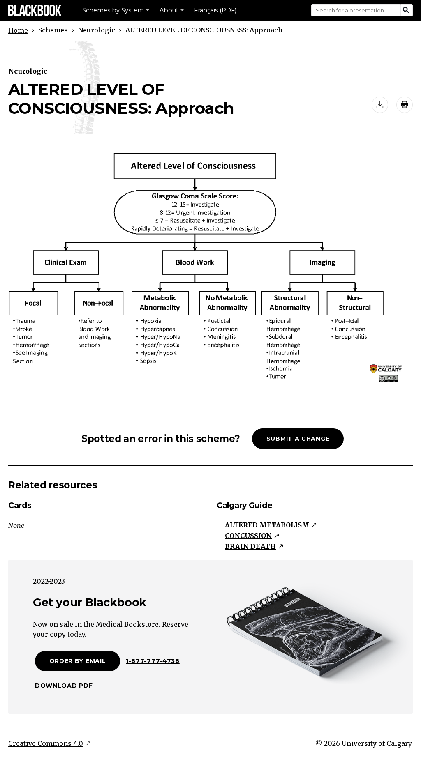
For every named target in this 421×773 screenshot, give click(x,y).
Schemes (53, 30)
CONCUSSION (248, 535)
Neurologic (96, 30)
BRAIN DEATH (250, 546)
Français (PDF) (215, 10)
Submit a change (298, 438)
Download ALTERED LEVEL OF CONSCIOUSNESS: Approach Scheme (380, 105)
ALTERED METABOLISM (267, 525)
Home (18, 30)
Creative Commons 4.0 (45, 743)
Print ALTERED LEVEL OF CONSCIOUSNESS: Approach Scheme (404, 105)
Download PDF (64, 685)
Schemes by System (113, 10)
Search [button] (407, 10)
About (169, 10)
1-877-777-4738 (153, 661)
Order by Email (77, 661)
